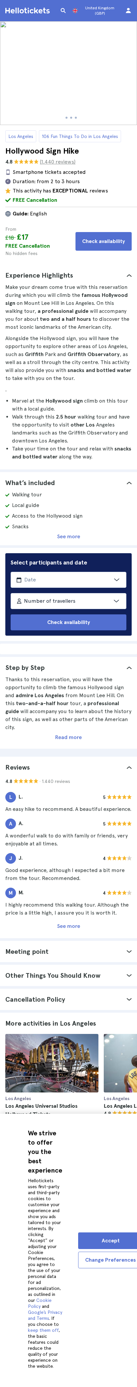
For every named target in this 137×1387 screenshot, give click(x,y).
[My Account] (128, 11)
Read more (68, 737)
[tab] (68, 275)
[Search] (63, 11)
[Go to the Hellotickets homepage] (28, 10)
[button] (68, 275)
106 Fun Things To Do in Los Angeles (80, 136)
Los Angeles (20, 136)
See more (68, 536)
